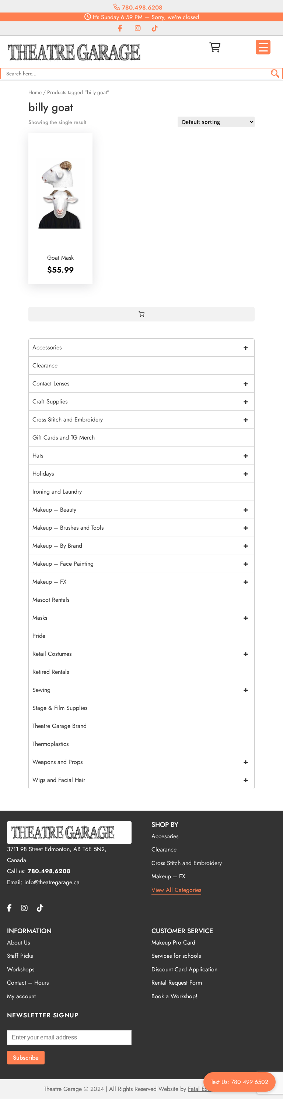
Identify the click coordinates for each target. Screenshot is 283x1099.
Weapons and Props (140, 762)
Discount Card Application (184, 969)
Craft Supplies (140, 401)
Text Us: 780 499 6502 (239, 1082)
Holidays (140, 473)
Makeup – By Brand (140, 545)
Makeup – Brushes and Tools (140, 527)
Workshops (20, 969)
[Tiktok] (155, 28)
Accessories (140, 347)
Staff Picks (20, 956)
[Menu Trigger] (263, 47)
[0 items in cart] (141, 314)
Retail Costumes (140, 653)
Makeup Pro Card (173, 942)
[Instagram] (138, 28)
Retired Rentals (50, 672)
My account (21, 996)
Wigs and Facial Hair (140, 780)
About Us (18, 942)
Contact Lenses (140, 383)
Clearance (44, 365)
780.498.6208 (141, 7)
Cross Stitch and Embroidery (140, 419)
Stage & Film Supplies (59, 708)
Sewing (140, 689)
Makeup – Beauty (140, 509)
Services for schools (176, 956)
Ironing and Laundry (57, 491)
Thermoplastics (50, 744)
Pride (38, 636)
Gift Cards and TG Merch (63, 437)
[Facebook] (120, 28)
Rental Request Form (176, 982)
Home (35, 92)
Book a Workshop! (174, 996)
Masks (140, 617)
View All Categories (176, 890)
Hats (140, 455)
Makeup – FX (140, 581)
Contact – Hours (28, 982)
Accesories (164, 836)
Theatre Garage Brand (59, 726)
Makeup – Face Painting (140, 563)
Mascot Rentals (50, 599)
